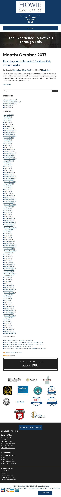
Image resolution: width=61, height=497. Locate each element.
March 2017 (7, 327)
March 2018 (7, 304)
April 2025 (7, 145)
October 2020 (8, 249)
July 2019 (7, 277)
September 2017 (9, 316)
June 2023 (7, 187)
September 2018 (9, 293)
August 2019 (8, 275)
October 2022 (8, 203)
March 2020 (8, 262)
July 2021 (7, 231)
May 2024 (7, 166)
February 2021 (8, 241)
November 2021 (9, 224)
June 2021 (7, 233)
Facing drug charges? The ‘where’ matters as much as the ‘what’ (23, 344)
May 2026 (7, 120)
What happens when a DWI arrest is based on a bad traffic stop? (23, 342)
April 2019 (7, 283)
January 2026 (8, 128)
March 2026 (8, 124)
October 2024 (8, 157)
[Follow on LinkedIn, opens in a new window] (32, 22)
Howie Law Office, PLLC (22, 70)
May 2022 (7, 212)
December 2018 (9, 289)
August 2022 (8, 207)
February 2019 (8, 285)
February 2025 (8, 149)
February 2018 (8, 306)
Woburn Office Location (8, 479)
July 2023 (7, 186)
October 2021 (8, 226)
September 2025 (9, 136)
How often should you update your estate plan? (18, 340)
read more (7, 84)
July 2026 (7, 117)
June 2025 (7, 141)
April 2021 (7, 237)
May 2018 (7, 300)
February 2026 (8, 126)
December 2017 (9, 310)
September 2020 (9, 251)
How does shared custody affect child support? (18, 346)
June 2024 (7, 164)
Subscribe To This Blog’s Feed (13, 352)
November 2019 (9, 270)
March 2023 (8, 193)
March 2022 (8, 216)
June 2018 (7, 298)
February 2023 (8, 195)
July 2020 (7, 254)
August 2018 (8, 295)
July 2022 (7, 208)
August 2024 (8, 161)
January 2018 (8, 308)
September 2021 (9, 228)
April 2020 (7, 260)
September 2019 (9, 274)
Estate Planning (9, 103)
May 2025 (7, 143)
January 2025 (8, 151)
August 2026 (8, 115)
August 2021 (8, 230)
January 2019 (8, 287)
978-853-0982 (30, 19)
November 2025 (9, 132)
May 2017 (7, 323)
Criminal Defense (9, 100)
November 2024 (9, 155)
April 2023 (7, 191)
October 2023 (8, 180)
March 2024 (8, 170)
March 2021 (7, 239)
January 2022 (8, 220)
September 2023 (9, 182)
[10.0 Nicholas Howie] (36, 406)
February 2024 (8, 172)
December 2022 (9, 199)
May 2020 (7, 258)
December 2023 (9, 176)
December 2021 (9, 222)
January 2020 (8, 266)
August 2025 (8, 138)
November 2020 (9, 247)
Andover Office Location (8, 463)
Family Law (46, 70)
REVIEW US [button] (45, 492)
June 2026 (7, 119)
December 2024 (9, 153)
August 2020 (8, 252)
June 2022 (7, 210)
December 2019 (9, 268)
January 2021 (8, 243)
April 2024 (7, 168)
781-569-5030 (9, 477)
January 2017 (8, 331)
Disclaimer (5, 488)
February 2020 (8, 264)
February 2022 (8, 218)
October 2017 (8, 314)
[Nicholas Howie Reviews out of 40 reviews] (52, 406)
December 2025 (9, 130)
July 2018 (7, 296)
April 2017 (7, 325)
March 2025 (8, 147)
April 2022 (7, 214)
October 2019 (8, 272)
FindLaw (57, 488)
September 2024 (9, 159)
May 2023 (7, 189)
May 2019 (7, 281)
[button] (30, 28)
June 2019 (7, 279)
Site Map (13, 488)
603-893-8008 (30, 17)
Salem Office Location (8, 448)
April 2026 (7, 122)
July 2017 (7, 319)
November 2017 (9, 312)
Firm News (7, 107)
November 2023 (9, 178)
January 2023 (8, 197)
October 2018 (8, 291)
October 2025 (8, 134)
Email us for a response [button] (31, 427)
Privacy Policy (22, 488)
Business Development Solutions (39, 488)
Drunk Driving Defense (11, 101)
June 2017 (7, 321)
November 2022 (9, 201)
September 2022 (9, 205)
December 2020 (9, 245)
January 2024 (8, 174)
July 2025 (7, 140)
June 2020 (7, 256)
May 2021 (7, 235)
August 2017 (8, 318)
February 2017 (8, 329)
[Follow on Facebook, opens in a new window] (29, 22)
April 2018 (7, 302)
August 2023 (8, 184)
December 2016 (9, 333)
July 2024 (7, 163)
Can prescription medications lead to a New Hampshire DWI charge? (25, 348)
